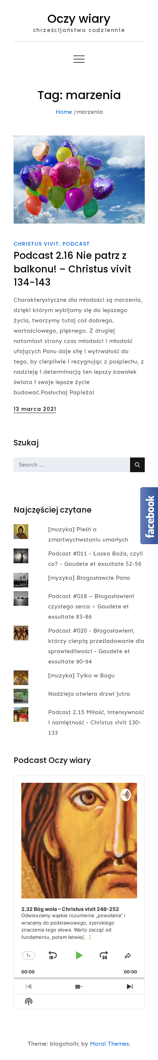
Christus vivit (36, 243)
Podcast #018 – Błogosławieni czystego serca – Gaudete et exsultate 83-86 (91, 606)
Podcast (76, 243)
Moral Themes (109, 1043)
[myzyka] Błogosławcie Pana (89, 577)
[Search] (137, 464)
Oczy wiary (79, 18)
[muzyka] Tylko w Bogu (81, 675)
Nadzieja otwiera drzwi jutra (89, 693)
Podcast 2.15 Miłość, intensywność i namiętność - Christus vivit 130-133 (96, 722)
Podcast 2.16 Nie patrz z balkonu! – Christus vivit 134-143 (72, 269)
